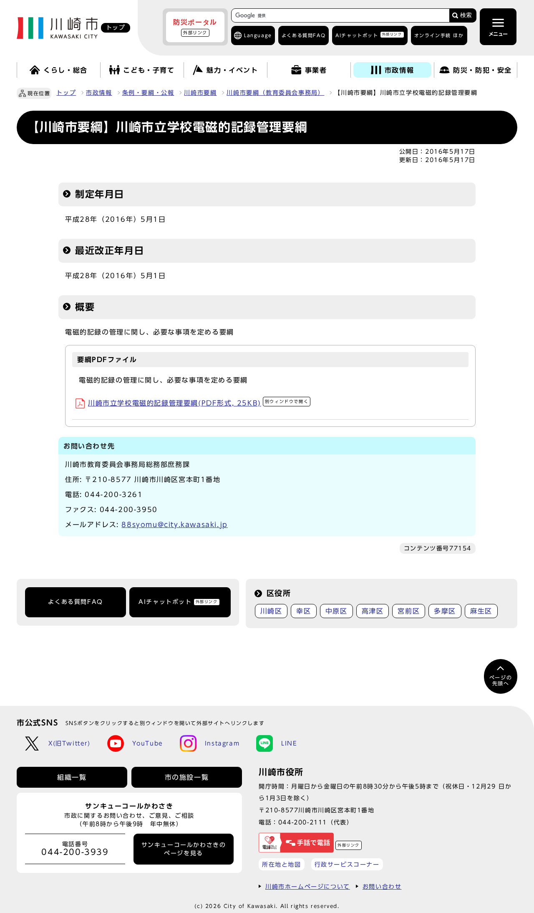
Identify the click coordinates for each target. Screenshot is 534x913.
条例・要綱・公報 (148, 93)
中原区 (336, 611)
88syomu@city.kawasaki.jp (174, 524)
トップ (66, 93)
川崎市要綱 (200, 93)
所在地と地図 (281, 864)
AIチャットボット (368, 35)
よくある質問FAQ (75, 602)
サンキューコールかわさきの (183, 849)
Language (258, 35)
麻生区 (481, 611)
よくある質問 (303, 35)
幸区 (303, 611)
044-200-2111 (302, 822)
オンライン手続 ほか (439, 35)
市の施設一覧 (187, 777)
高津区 (373, 611)
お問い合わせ (382, 886)
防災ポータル (195, 27)
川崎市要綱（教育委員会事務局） (275, 93)
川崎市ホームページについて (307, 886)
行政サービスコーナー (347, 864)
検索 (466, 15)
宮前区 (409, 611)
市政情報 (99, 93)
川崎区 (271, 611)
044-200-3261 (114, 494)
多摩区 (445, 611)
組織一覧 (71, 777)
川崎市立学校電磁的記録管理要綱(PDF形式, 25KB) (198, 403)
